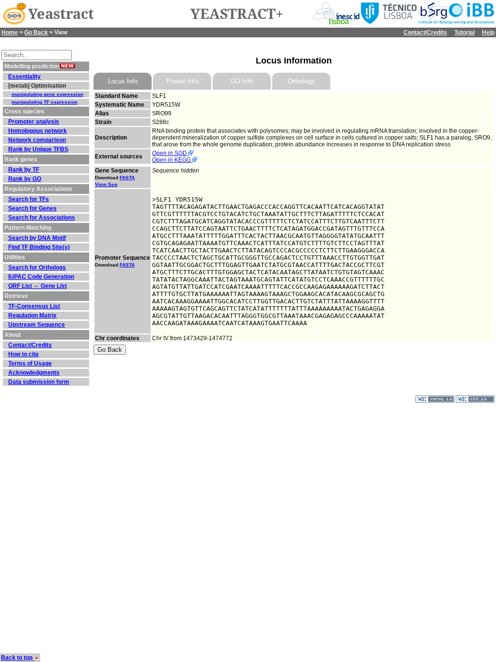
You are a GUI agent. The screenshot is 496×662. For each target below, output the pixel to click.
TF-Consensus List (34, 306)
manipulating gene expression (47, 94)
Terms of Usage (30, 363)
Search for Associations (41, 217)
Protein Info (182, 81)
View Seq (106, 184)
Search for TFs (28, 199)
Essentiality (24, 76)
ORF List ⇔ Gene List (37, 286)
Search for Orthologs (37, 267)
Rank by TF (23, 169)
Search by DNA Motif (37, 238)
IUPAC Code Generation (41, 276)
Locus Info (123, 81)
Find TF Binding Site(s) (39, 247)
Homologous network (37, 130)
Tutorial (464, 32)
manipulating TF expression (45, 102)
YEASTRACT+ (236, 14)
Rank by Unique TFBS (38, 149)
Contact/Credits (425, 32)
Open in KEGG (172, 160)
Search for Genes (32, 208)
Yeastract (61, 14)
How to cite (23, 354)
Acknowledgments (34, 372)
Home (9, 32)
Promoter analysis (33, 121)
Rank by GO (24, 178)
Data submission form (38, 381)
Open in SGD (170, 153)
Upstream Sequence (36, 324)
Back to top (17, 657)
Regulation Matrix (32, 315)
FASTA (127, 177)
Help (488, 32)
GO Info (242, 81)
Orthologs (301, 81)
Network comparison (37, 140)
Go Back (36, 32)
